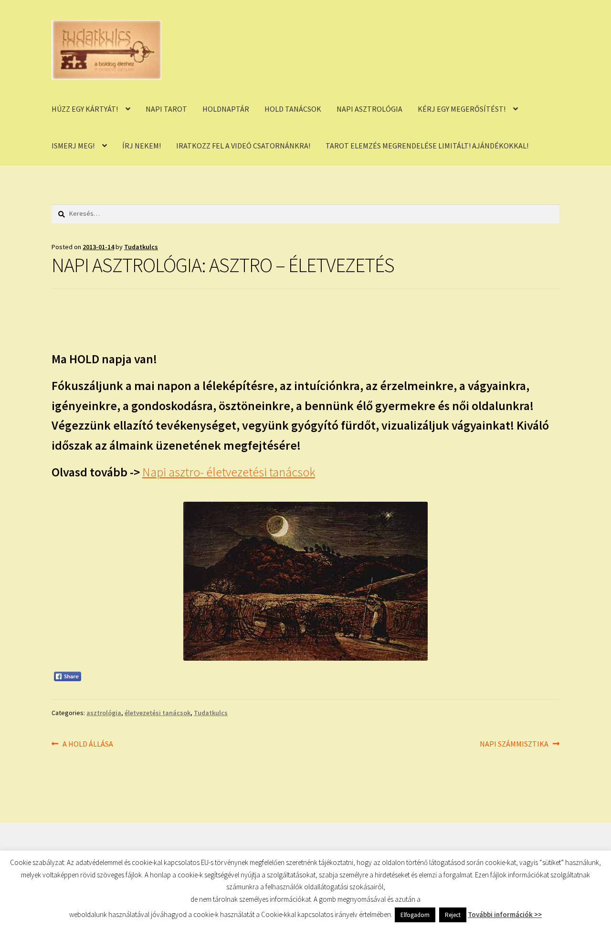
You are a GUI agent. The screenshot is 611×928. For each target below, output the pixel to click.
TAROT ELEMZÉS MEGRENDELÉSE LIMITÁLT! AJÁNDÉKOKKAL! (427, 145)
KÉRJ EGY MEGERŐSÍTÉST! (462, 109)
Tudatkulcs (141, 247)
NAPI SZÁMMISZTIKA (514, 744)
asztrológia (103, 712)
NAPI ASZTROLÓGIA (369, 109)
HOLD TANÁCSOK (292, 109)
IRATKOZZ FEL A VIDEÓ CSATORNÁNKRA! (243, 145)
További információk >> (505, 914)
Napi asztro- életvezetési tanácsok (228, 472)
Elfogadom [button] (415, 915)
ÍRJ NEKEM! (141, 145)
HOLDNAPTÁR (225, 109)
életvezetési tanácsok (157, 712)
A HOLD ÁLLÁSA (87, 744)
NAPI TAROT (166, 109)
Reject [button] (453, 915)
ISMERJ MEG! (73, 145)
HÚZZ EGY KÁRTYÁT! (85, 109)
